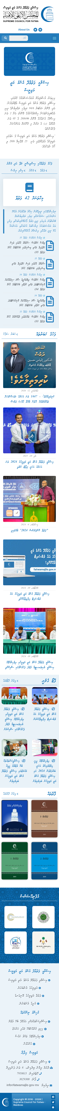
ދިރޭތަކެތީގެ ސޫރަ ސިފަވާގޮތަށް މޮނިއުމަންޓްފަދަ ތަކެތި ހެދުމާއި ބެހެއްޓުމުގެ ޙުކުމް (26, 303)
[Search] (5, 38)
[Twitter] (35, 30)
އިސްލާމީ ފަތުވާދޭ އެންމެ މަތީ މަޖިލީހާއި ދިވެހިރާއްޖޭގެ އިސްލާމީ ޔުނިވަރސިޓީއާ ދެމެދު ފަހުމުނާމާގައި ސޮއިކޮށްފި (29, 665)
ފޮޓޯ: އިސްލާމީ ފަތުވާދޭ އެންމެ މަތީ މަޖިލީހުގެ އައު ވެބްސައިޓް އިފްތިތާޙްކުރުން (44, 714)
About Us (24, 29)
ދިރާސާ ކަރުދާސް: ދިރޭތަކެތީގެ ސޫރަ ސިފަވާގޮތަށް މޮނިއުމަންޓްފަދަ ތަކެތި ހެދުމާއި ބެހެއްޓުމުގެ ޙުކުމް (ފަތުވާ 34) (25, 285)
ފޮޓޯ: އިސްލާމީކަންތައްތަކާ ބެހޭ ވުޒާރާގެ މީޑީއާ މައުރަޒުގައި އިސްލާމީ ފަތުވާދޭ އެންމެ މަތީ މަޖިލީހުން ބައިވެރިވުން (14, 771)
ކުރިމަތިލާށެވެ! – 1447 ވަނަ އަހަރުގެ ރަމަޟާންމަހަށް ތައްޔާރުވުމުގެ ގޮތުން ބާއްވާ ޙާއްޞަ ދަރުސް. (29, 399)
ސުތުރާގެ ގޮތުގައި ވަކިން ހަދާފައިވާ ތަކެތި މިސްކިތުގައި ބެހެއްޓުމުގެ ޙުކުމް (28, 266)
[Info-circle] (53, 1107)
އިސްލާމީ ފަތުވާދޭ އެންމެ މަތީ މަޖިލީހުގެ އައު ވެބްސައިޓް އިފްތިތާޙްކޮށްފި (29, 596)
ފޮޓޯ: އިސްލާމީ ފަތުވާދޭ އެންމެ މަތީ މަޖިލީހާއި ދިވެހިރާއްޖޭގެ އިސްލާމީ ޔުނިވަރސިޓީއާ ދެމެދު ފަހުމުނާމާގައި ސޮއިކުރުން (14, 719)
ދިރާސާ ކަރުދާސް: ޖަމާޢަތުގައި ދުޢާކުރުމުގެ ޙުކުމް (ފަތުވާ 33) (26, 319)
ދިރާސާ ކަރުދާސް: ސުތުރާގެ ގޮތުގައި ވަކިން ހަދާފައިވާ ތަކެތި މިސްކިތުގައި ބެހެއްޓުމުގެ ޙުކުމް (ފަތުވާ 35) (26, 248)
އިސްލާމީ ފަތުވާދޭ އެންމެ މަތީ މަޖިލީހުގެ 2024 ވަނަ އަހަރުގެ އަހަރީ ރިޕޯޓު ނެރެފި (29, 464)
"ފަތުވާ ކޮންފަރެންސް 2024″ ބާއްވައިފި (29, 530)
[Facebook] (40, 30)
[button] (55, 38)
